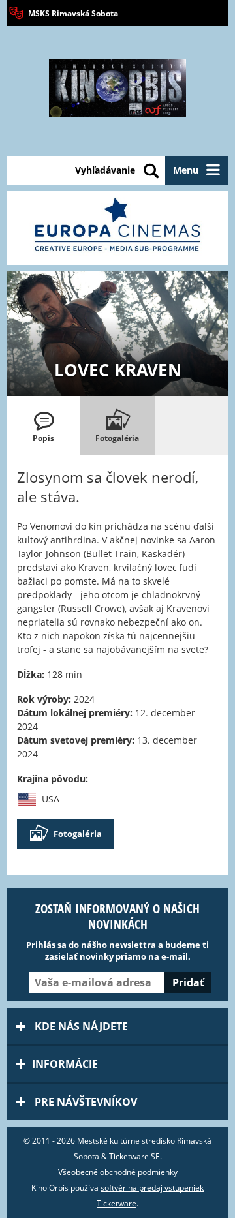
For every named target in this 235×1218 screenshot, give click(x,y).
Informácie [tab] (65, 1064)
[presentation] (43, 425)
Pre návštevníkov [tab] (84, 1102)
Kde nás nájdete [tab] (80, 1026)
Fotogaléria (78, 834)
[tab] (43, 425)
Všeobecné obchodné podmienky (118, 1172)
